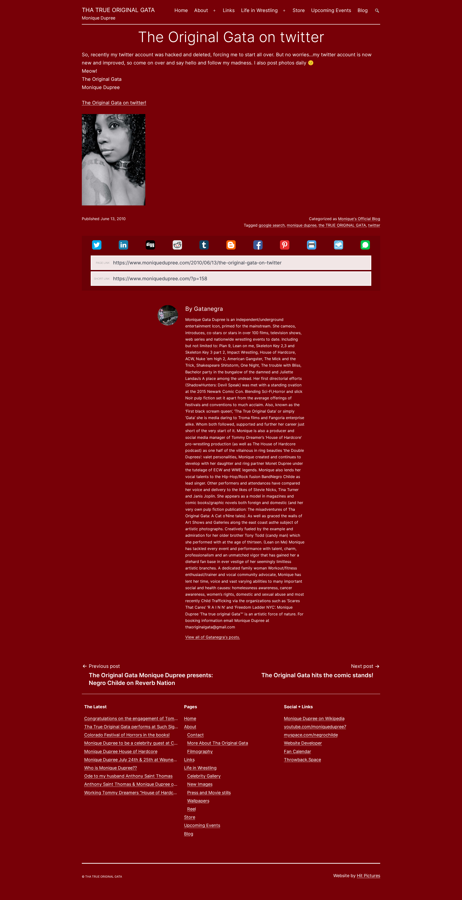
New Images (199, 784)
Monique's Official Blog (359, 218)
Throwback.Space (302, 759)
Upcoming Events (331, 10)
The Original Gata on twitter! (114, 103)
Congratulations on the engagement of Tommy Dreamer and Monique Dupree (163, 718)
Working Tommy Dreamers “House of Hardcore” (133, 792)
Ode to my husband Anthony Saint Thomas (128, 776)
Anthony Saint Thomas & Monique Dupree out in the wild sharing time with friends (168, 784)
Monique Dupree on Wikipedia (314, 718)
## (377, 10)
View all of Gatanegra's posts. (212, 637)
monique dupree (301, 225)
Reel (191, 808)
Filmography (200, 751)
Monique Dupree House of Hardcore (120, 751)
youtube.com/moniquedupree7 (315, 726)
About (201, 10)
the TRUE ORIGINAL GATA (342, 225)
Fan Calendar (297, 751)
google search (272, 225)
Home (181, 10)
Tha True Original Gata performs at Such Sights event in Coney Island (155, 726)
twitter (374, 225)
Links (229, 10)
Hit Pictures (368, 875)
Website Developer (303, 743)
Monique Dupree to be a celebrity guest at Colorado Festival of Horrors (156, 743)
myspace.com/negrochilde (311, 734)
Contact (195, 734)
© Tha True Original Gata (102, 876)
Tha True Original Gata (118, 9)
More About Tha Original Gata (217, 743)
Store (299, 10)
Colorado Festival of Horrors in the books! (127, 734)
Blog (363, 10)
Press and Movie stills (209, 792)
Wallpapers (198, 800)
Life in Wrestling (259, 10)
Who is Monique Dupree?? (110, 767)
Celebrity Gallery (204, 776)
